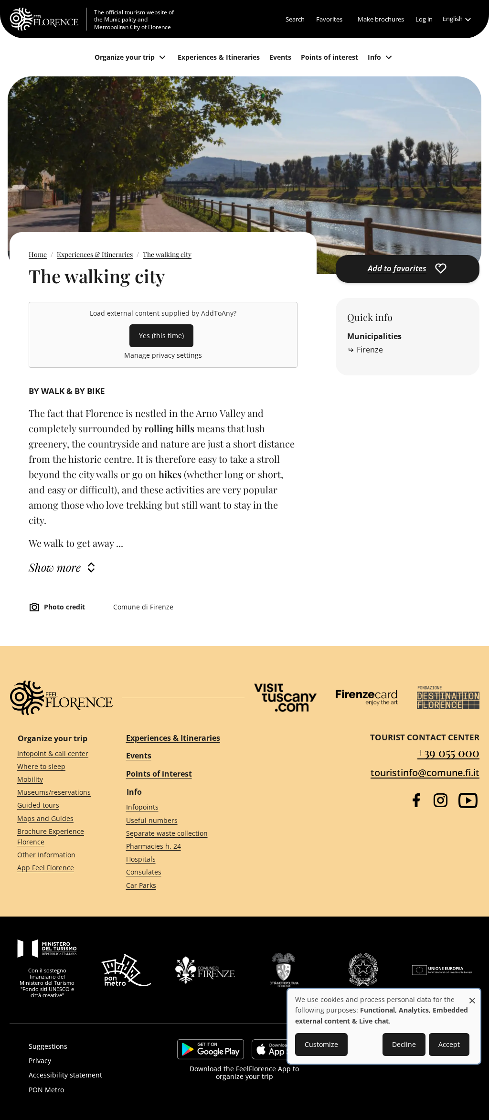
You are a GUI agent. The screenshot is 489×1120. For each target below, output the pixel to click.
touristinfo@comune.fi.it (425, 772)
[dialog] (383, 1026)
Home (38, 254)
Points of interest (159, 773)
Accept (449, 1044)
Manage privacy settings (163, 355)
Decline (404, 1044)
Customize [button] (321, 1044)
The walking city (167, 254)
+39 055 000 (448, 752)
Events (138, 755)
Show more (55, 567)
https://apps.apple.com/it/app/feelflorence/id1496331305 (281, 1049)
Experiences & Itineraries (95, 254)
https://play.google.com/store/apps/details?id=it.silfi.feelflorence (210, 1049)
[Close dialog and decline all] (472, 996)
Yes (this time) (161, 335)
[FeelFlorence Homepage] (48, 19)
